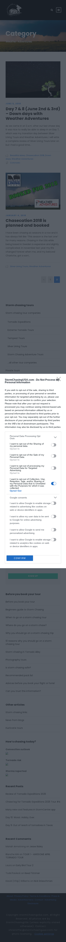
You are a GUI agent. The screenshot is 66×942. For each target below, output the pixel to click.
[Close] (60, 380)
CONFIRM (20, 558)
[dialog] (33, 471)
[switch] (53, 444)
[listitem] (33, 437)
